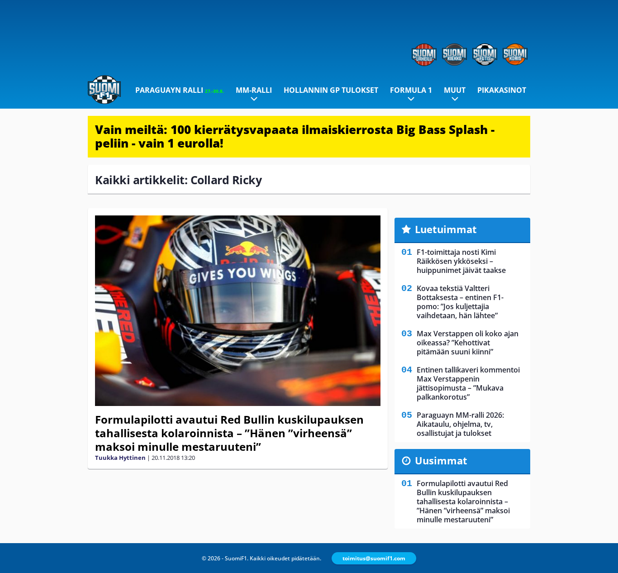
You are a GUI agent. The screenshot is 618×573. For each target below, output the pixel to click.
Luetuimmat (446, 229)
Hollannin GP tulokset (331, 90)
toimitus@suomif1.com (373, 558)
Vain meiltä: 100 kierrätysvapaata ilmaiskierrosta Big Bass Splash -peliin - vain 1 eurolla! (294, 136)
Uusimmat (441, 460)
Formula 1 (411, 90)
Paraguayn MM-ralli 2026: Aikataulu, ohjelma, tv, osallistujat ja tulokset (460, 424)
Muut (455, 90)
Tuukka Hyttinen (120, 458)
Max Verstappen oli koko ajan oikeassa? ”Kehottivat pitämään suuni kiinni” (467, 343)
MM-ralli (254, 90)
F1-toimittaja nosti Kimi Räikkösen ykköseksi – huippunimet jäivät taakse (461, 261)
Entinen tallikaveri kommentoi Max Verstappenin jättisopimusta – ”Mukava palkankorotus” (468, 383)
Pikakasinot (501, 90)
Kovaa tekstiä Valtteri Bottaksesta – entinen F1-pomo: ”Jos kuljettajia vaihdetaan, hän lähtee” (460, 301)
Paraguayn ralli (179, 90)
